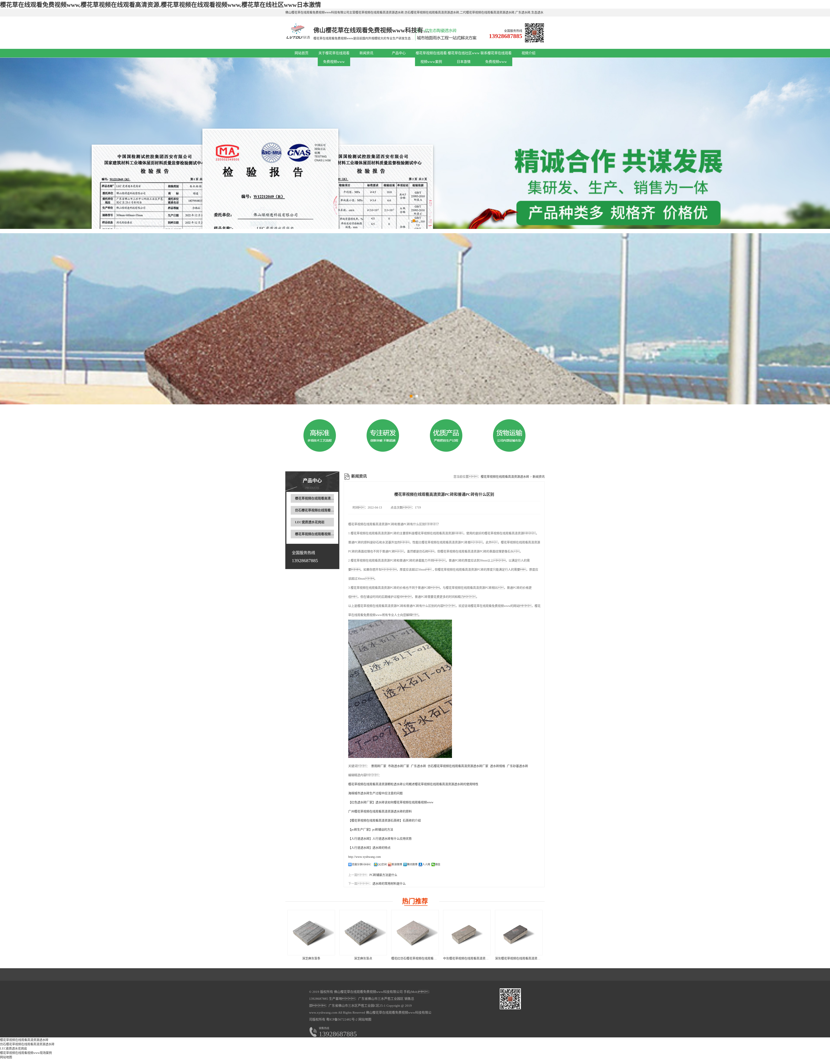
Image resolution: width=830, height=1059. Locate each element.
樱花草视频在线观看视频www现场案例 (323, 534)
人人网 (426, 864)
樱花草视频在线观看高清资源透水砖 (321, 498)
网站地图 (364, 1019)
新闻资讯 (366, 53)
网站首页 (301, 53)
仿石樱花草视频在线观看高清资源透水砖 (324, 510)
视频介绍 (528, 53)
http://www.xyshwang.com (364, 856)
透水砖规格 (497, 766)
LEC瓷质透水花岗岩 (309, 522)
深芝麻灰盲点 (363, 958)
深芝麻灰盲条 (311, 958)
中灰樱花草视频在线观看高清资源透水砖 (470, 958)
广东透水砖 (418, 766)
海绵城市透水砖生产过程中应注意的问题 (375, 793)
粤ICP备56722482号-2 (341, 1019)
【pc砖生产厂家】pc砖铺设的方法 (370, 829)
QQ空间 (382, 864)
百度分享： (362, 864)
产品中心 (399, 53)
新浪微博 (397, 864)
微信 (437, 864)
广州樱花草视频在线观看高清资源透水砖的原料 (380, 811)
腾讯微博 (412, 864)
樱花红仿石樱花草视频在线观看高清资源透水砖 (423, 958)
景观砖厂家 (378, 766)
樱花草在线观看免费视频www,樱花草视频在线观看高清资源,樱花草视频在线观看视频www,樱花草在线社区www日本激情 (160, 5)
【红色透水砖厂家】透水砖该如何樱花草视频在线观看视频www (390, 802)
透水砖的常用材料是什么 (389, 883)
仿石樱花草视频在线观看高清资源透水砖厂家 (458, 766)
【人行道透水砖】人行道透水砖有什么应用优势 (380, 838)
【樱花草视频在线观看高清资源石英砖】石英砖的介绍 (384, 820)
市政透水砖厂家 (398, 766)
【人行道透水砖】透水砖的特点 (369, 847)
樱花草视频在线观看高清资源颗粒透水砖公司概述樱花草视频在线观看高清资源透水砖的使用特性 (413, 784)
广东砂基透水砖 (517, 766)
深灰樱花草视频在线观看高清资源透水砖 (522, 958)
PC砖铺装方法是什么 (383, 875)
